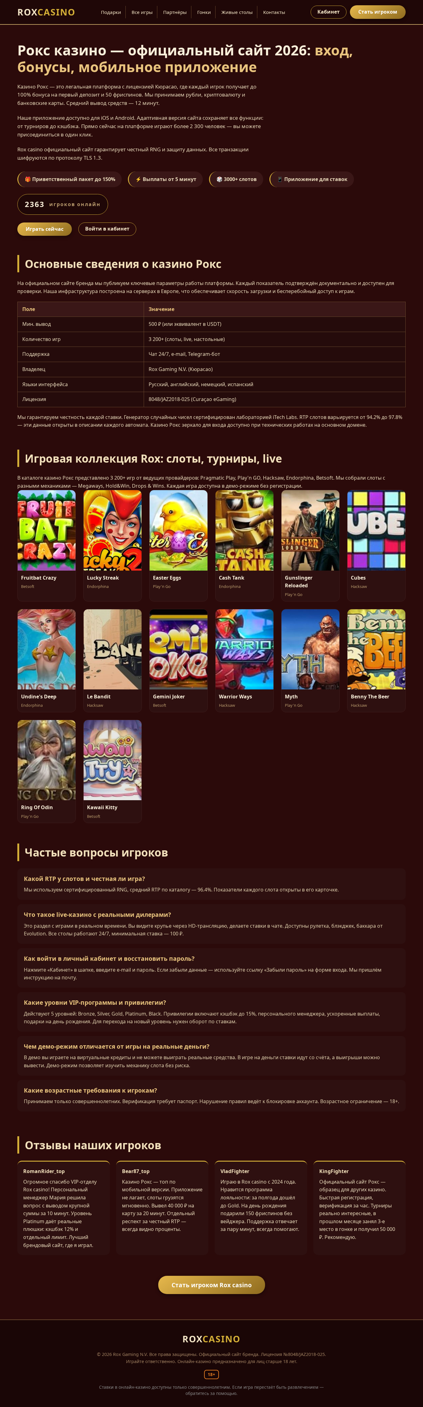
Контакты (274, 12)
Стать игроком (377, 11)
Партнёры (175, 12)
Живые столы (237, 12)
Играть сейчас (44, 229)
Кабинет (328, 11)
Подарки (111, 12)
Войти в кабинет (107, 228)
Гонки (204, 12)
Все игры (142, 12)
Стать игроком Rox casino (212, 1285)
